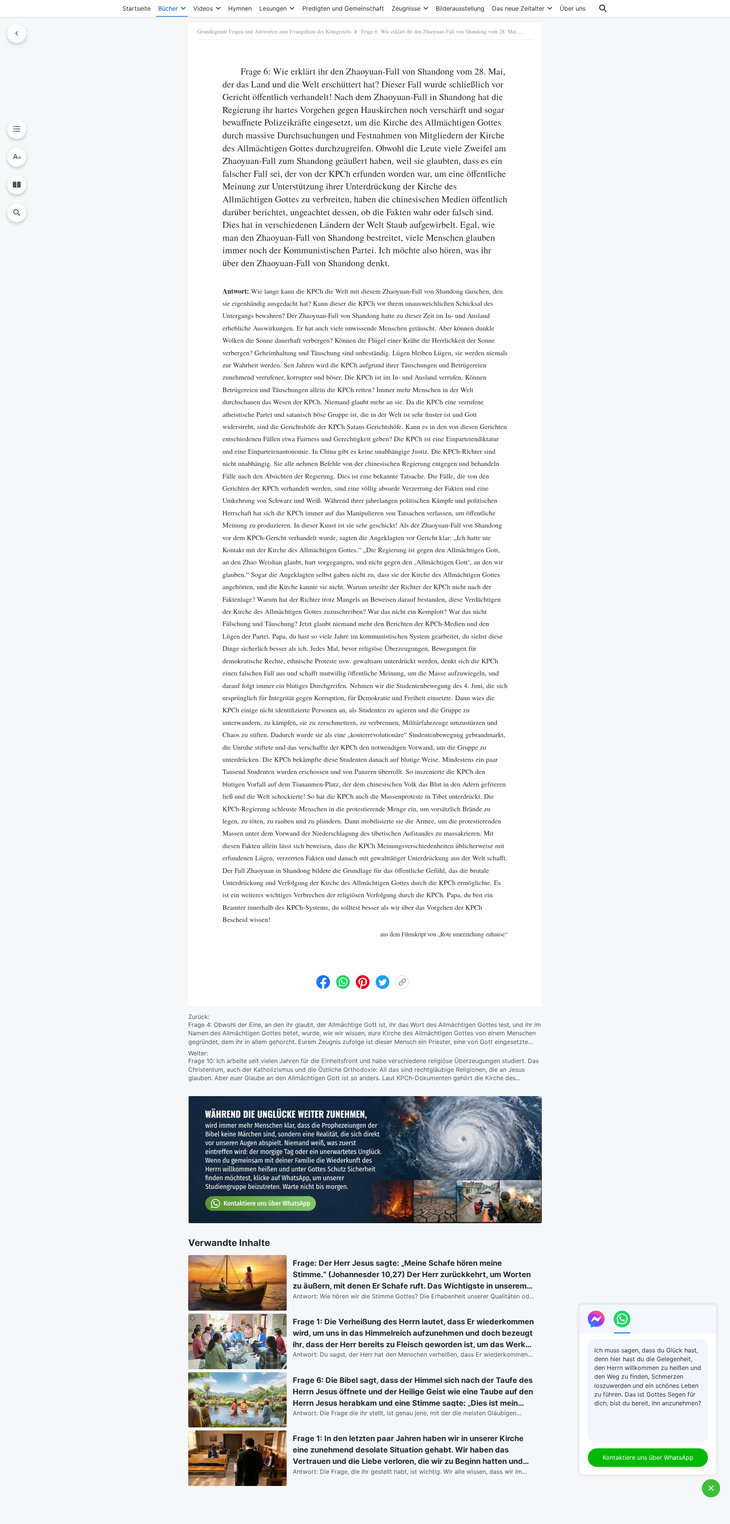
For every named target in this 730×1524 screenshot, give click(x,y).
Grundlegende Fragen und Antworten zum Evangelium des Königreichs (274, 31)
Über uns (573, 8)
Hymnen (240, 8)
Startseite (136, 8)
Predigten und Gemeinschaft (343, 8)
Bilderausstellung (460, 8)
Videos (203, 8)
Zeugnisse (406, 8)
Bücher (168, 8)
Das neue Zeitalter (518, 8)
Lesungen (273, 8)
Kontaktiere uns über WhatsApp (648, 1457)
